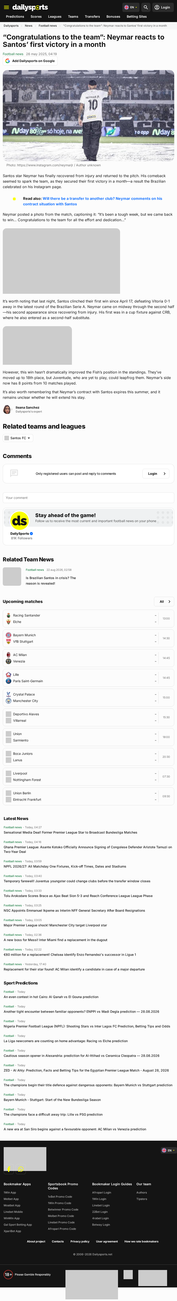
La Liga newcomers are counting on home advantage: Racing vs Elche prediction (66, 1041)
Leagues (55, 16)
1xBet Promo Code (60, 1196)
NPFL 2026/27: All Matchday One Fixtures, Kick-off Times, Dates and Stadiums (65, 866)
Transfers (92, 16)
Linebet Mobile (13, 1211)
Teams (73, 16)
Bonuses (113, 16)
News (28, 25)
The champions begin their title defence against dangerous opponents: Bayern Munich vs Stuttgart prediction (88, 1085)
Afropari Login (101, 1192)
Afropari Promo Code (62, 1228)
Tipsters (141, 1199)
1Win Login (99, 1199)
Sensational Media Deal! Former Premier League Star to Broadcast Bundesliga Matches (70, 832)
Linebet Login (101, 1205)
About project (36, 1241)
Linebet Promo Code (61, 1222)
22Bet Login (100, 1211)
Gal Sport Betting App (18, 1224)
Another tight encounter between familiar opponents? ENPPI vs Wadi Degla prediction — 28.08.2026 (81, 1011)
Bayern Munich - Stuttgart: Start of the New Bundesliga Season (52, 1100)
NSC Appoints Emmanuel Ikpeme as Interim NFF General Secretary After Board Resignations (74, 910)
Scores (36, 16)
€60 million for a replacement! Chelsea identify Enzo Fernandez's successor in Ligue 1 (70, 954)
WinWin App (12, 1218)
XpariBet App (12, 1231)
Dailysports (11, 25)
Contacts (58, 1241)
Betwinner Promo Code (63, 1209)
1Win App (10, 1192)
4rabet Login (100, 1218)
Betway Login (101, 1224)
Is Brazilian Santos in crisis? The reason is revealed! (51, 580)
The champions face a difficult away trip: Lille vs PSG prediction (53, 1114)
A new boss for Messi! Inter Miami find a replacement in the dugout (55, 940)
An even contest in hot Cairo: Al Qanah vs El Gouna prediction (51, 997)
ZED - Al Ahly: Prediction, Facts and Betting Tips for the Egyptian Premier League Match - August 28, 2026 (86, 1070)
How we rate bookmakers (141, 1241)
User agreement (107, 1241)
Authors (141, 1192)
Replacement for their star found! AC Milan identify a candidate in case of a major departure (74, 969)
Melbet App (11, 1199)
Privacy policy (80, 1241)
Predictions (15, 16)
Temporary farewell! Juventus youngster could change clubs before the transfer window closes (77, 881)
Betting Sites (137, 16)
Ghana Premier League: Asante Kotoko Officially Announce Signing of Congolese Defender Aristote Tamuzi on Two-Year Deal (88, 849)
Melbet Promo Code (61, 1216)
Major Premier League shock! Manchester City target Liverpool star (55, 925)
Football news (48, 25)
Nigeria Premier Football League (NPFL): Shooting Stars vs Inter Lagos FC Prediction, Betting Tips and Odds (87, 1026)
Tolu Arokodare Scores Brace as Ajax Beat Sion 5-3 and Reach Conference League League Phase (78, 896)
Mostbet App (12, 1205)
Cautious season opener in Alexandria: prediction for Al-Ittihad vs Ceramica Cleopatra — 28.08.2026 (81, 1056)
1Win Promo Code (59, 1203)
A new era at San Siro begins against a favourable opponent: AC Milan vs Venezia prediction (75, 1129)
